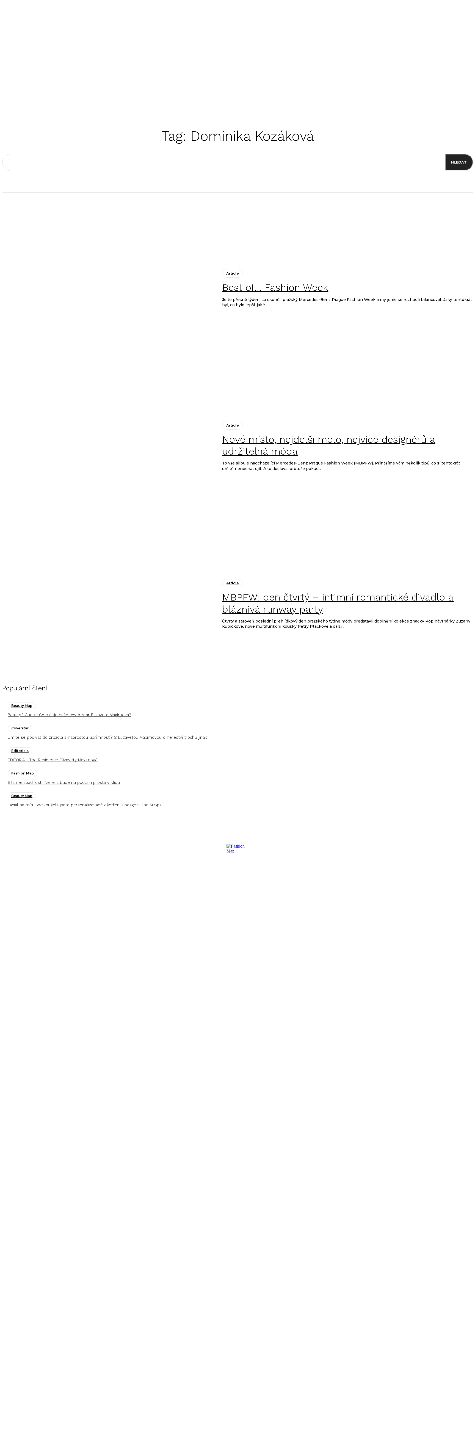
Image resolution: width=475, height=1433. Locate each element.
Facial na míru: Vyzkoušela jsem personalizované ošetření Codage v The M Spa (85, 805)
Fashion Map (22, 773)
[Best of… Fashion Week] (108, 288)
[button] (311, 97)
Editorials (20, 751)
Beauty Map (21, 706)
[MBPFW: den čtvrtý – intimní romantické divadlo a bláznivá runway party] (108, 604)
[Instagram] (9, 1265)
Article (232, 273)
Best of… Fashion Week (275, 287)
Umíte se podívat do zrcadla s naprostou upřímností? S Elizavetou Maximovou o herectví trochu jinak (107, 737)
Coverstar (20, 728)
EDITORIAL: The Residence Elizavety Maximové (53, 759)
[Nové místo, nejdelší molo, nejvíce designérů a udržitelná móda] (108, 446)
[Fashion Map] (237, 1006)
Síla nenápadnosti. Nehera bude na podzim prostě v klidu (64, 782)
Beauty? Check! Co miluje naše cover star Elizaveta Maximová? (69, 714)
